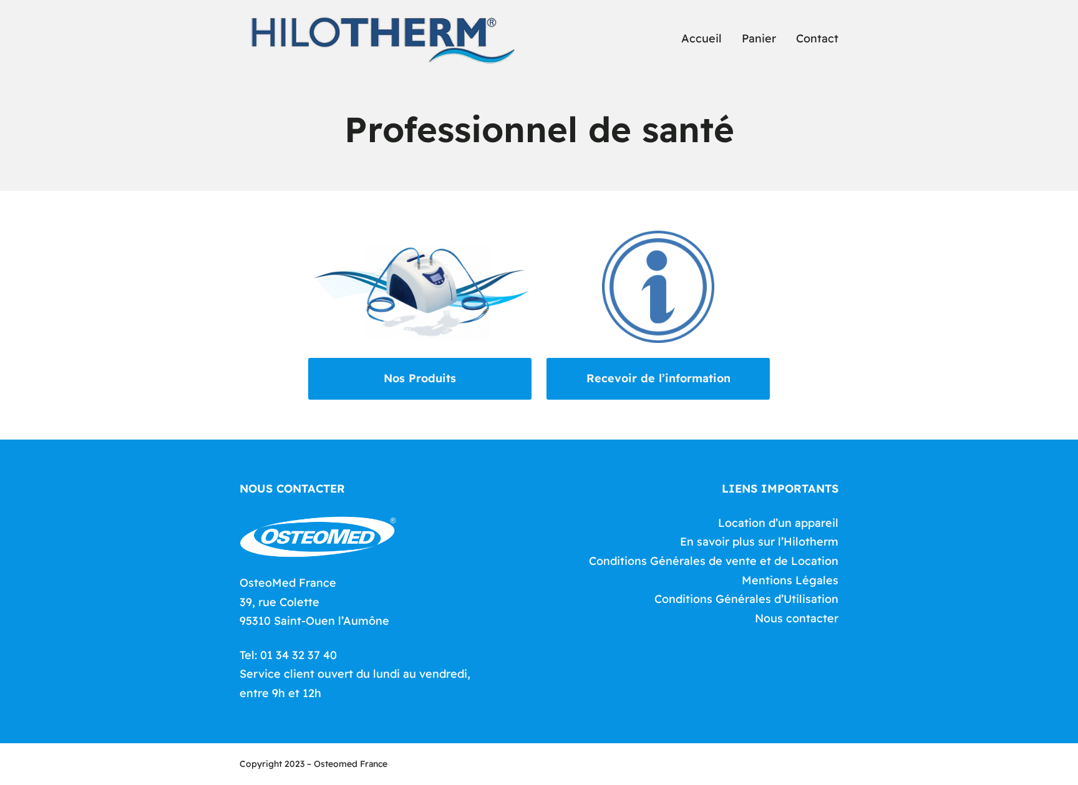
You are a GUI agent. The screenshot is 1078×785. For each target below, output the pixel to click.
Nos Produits (420, 378)
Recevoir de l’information (658, 378)
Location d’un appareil (778, 523)
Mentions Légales (790, 580)
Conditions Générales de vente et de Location (713, 561)
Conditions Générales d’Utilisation (746, 599)
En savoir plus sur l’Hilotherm (759, 541)
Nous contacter (796, 618)
